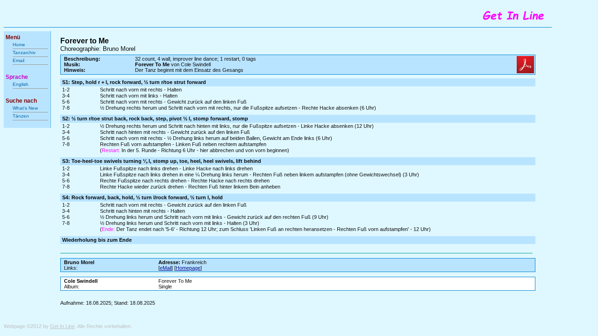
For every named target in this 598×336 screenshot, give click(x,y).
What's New (26, 108)
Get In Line (62, 326)
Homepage (188, 268)
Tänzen (21, 116)
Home (19, 44)
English (20, 84)
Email (18, 60)
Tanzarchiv (24, 52)
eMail (165, 268)
